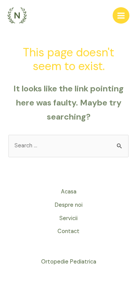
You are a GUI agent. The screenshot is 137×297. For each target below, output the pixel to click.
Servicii (68, 218)
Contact (68, 231)
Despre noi (69, 205)
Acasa (68, 191)
